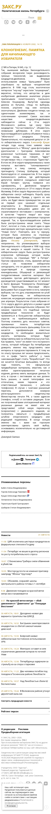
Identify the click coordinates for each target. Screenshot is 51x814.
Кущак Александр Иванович (14, 496)
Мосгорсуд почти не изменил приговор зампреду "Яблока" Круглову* (24, 572)
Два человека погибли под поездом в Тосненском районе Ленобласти (24, 673)
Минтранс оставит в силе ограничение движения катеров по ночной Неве (23, 651)
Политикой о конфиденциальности (19, 801)
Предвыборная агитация (15, 732)
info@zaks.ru (26, 772)
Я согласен (11, 806)
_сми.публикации (10, 44)
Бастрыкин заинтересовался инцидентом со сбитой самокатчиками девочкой (25, 626)
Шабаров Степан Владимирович (16, 507)
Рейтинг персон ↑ (25, 711)
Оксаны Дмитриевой (24, 240)
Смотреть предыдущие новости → (25, 701)
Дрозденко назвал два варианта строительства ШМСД (22, 615)
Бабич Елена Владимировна (14, 488)
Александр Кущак (40, 142)
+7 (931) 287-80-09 (10, 772)
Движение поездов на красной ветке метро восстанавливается (22, 592)
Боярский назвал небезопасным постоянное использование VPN (23, 638)
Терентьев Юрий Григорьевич (15, 503)
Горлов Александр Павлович (14, 492)
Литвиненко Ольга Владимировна (16, 499)
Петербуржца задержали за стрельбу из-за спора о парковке (24, 663)
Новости (5, 535)
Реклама (23, 729)
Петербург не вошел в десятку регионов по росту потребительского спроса (25, 553)
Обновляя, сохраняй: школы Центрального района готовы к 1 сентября (23, 582)
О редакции (8, 729)
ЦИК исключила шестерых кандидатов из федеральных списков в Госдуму (25, 543)
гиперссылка (16, 747)
